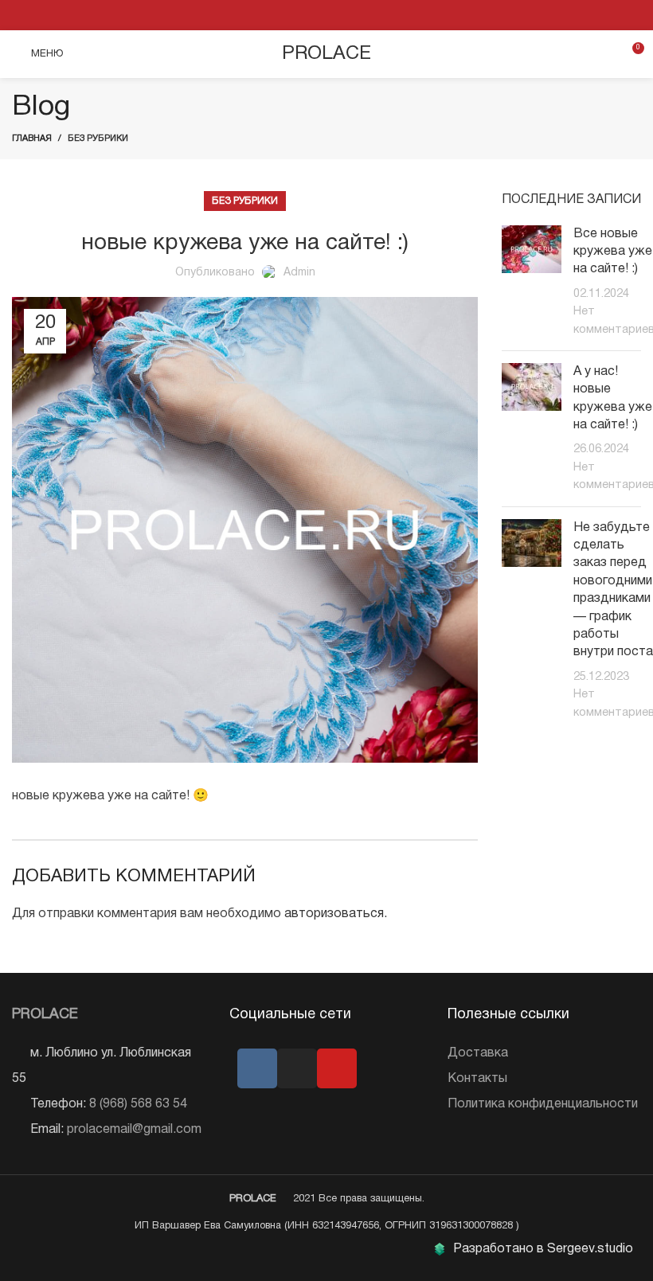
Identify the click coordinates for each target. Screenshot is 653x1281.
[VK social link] (326, 15)
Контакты (477, 1078)
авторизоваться (334, 914)
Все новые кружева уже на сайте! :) (612, 251)
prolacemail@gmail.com (134, 1129)
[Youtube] (337, 1068)
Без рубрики (98, 139)
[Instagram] (297, 1068)
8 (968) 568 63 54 (138, 1104)
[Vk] (257, 1068)
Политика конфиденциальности (543, 1104)
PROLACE (326, 54)
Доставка (478, 1053)
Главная (32, 139)
